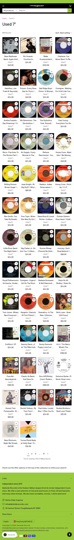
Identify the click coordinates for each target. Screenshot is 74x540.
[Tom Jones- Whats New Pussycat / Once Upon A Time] (10, 301)
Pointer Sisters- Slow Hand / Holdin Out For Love (63, 219)
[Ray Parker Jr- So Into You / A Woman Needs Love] (28, 237)
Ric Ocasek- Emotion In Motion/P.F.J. (28, 59)
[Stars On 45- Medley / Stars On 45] (63, 269)
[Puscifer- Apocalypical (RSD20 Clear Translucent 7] (10, 365)
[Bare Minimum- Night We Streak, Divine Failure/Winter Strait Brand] (10, 429)
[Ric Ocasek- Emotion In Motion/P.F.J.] (28, 45)
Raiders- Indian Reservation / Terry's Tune (46, 187)
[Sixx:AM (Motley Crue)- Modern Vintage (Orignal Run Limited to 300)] (46, 365)
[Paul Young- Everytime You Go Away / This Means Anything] (63, 109)
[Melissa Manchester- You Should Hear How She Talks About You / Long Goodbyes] (46, 141)
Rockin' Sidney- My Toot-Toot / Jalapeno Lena (28, 411)
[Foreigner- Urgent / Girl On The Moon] (28, 269)
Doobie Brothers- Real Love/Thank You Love (63, 411)
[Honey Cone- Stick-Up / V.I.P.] (63, 173)
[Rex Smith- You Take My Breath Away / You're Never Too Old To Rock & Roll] (10, 205)
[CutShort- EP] (10, 333)
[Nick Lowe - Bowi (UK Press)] (63, 301)
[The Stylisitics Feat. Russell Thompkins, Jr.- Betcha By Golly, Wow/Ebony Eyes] (46, 109)
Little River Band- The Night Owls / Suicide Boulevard (10, 251)
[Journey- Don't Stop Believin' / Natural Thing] (63, 237)
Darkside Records (23, 525)
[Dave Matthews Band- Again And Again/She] (10, 45)
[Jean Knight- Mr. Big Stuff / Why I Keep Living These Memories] (28, 173)
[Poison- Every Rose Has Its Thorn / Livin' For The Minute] (28, 77)
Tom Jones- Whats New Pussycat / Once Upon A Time (10, 315)
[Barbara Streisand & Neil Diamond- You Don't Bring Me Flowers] (46, 269)
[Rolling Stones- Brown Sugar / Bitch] (10, 173)
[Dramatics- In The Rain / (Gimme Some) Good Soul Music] (46, 301)
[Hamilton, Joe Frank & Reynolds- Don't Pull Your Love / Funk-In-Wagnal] (10, 77)
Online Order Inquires (14, 500)
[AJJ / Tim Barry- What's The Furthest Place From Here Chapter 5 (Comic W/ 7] (63, 333)
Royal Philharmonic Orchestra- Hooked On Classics (11, 283)
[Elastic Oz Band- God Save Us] (28, 365)
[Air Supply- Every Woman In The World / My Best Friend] (28, 141)
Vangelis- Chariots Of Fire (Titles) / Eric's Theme (28, 315)
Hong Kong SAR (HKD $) (24, 521)
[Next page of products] (47, 453)
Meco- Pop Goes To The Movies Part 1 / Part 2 (11, 155)
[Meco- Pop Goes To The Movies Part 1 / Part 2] (10, 141)
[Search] (69, 10)
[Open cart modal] (70, 6)
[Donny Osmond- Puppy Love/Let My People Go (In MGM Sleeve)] (46, 333)
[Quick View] (16, 44)
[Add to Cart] (16, 39)
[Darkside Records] (37, 6)
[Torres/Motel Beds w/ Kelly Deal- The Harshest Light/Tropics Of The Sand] (28, 429)
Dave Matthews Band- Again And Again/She (11, 59)
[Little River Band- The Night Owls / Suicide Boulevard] (10, 237)
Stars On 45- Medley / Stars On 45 (63, 283)
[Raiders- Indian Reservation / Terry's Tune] (46, 173)
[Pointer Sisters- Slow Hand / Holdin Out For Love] (63, 205)
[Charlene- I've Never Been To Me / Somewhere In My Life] (63, 45)
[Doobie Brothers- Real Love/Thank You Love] (63, 397)
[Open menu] (3, 6)
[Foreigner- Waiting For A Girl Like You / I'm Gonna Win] (63, 77)
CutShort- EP (10, 344)
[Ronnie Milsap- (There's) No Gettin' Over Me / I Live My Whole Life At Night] (46, 237)
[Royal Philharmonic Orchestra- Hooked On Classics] (10, 269)
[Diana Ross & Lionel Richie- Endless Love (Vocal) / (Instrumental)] (46, 205)
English (6, 521)
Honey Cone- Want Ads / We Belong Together (63, 155)
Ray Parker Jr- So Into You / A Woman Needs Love (28, 251)
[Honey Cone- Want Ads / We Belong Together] (63, 141)
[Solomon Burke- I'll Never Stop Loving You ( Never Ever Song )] (63, 365)
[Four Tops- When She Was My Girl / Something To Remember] (28, 205)
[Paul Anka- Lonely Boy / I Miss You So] (46, 397)
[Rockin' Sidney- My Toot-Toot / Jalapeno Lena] (28, 397)
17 (44, 454)
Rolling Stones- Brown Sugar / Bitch (10, 187)
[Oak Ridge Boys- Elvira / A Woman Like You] (46, 77)
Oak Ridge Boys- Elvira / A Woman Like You (46, 91)
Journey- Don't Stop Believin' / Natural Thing (63, 251)
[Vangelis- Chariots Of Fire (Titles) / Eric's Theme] (28, 301)
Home (4, 18)
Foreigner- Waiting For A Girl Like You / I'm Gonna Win (63, 91)
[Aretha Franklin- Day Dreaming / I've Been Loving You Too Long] (10, 109)
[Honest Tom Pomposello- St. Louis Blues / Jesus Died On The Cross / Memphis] (10, 397)
